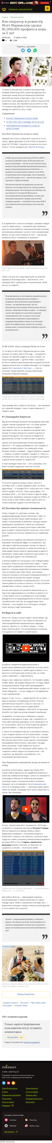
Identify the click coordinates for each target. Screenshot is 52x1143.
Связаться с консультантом (20, 9)
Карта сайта (30, 1102)
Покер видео (6, 1099)
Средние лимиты (10, 1002)
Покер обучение (32, 1088)
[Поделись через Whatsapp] (35, 50)
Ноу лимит (7, 1005)
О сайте (5, 1092)
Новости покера (8, 1102)
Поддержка (6, 1105)
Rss (13, 1083)
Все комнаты (9, 1132)
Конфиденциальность (34, 1099)
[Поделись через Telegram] (29, 50)
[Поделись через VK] (17, 50)
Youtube (8, 1083)
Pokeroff (4, 9)
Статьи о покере (32, 1092)
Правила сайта (31, 1095)
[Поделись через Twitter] (23, 50)
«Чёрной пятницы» (36, 147)
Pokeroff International (9, 1088)
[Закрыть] (50, 1)
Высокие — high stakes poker (33, 1002)
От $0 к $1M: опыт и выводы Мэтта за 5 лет (25, 122)
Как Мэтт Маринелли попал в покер (22, 118)
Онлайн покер (20, 1005)
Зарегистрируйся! (32, 1042)
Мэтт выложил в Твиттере (20, 368)
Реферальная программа (11, 1095)
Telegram (4, 1083)
